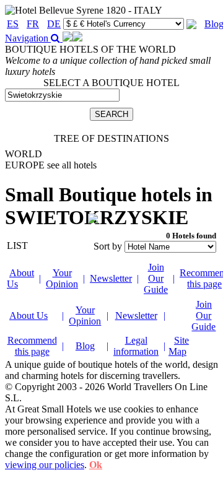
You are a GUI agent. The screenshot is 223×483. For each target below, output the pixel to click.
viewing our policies (44, 464)
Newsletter (111, 278)
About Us (28, 315)
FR (33, 24)
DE (54, 24)
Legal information (136, 346)
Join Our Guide (156, 278)
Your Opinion (62, 278)
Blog (85, 346)
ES (13, 24)
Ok (95, 464)
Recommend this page (32, 346)
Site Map (178, 346)
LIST (17, 245)
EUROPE (51, 165)
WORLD (23, 154)
